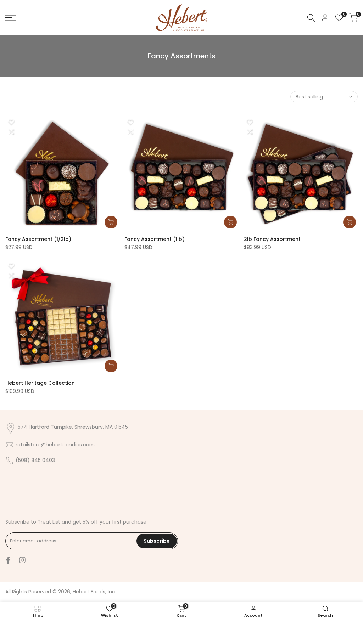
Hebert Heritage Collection (40, 382)
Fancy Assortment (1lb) (154, 239)
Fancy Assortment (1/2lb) (38, 239)
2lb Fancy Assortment (272, 239)
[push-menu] (10, 18)
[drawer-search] (311, 18)
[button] (11, 122)
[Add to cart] (111, 222)
